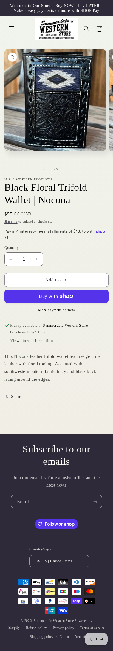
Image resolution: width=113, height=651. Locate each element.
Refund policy (36, 628)
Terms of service (92, 628)
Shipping (11, 221)
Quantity (11, 248)
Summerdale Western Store (54, 620)
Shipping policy (41, 636)
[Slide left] (44, 169)
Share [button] (16, 396)
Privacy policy (63, 628)
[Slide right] (69, 169)
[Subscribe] (95, 501)
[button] (11, 29)
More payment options (56, 310)
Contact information (74, 636)
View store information (31, 340)
